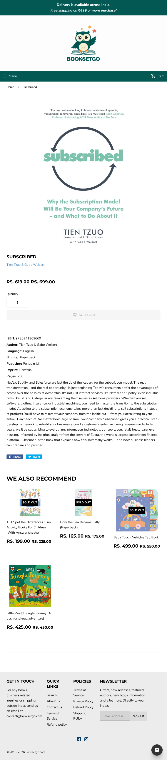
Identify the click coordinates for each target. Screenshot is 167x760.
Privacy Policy (83, 701)
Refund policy (57, 724)
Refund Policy (83, 707)
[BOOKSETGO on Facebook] (79, 740)
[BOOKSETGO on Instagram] (86, 740)
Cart (160, 76)
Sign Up (138, 716)
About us (53, 701)
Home (10, 87)
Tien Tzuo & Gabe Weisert (25, 264)
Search (52, 695)
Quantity (12, 294)
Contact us (54, 707)
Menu (13, 76)
